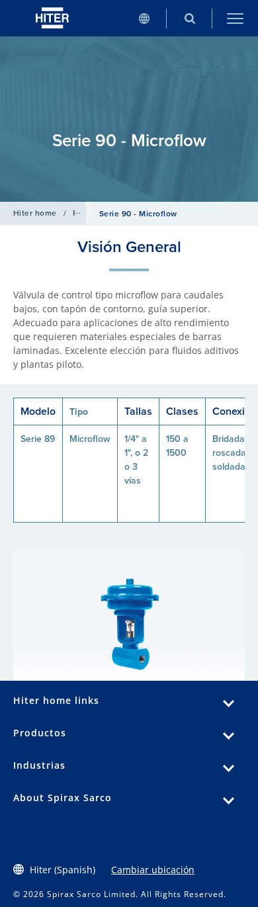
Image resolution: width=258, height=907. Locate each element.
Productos (39, 732)
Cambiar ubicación (152, 869)
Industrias (39, 765)
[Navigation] (235, 18)
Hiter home (35, 213)
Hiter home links (56, 700)
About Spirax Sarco (62, 797)
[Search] (189, 18)
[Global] (144, 18)
